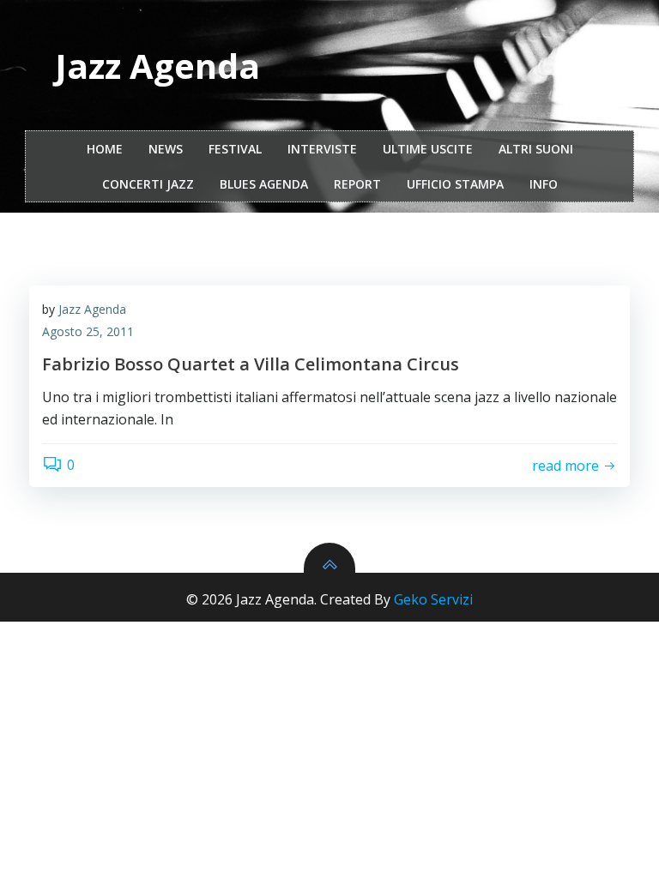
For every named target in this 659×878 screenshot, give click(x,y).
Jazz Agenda (92, 309)
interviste (322, 149)
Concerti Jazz (148, 184)
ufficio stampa (455, 184)
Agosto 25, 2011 (88, 331)
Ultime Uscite (428, 149)
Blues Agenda (264, 184)
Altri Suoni (536, 149)
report (357, 184)
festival (235, 149)
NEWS (165, 149)
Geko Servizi (433, 599)
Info (543, 184)
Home (105, 149)
